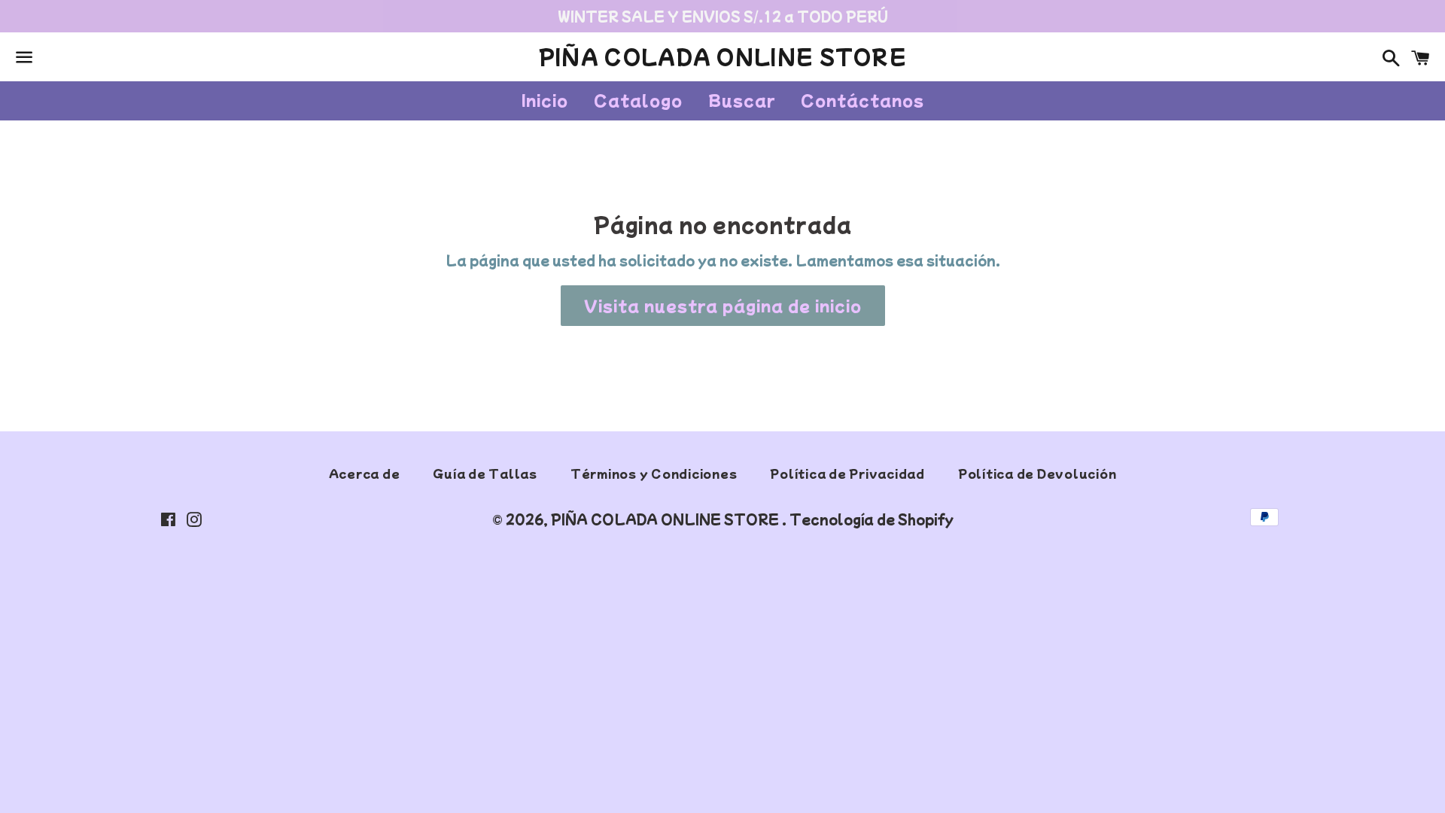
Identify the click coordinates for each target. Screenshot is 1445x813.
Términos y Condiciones (654, 473)
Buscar (741, 100)
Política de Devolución (1037, 473)
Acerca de (364, 473)
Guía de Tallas (485, 473)
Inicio (545, 100)
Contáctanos (862, 100)
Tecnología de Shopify (871, 519)
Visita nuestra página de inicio (723, 305)
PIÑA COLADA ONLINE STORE (722, 56)
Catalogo (638, 100)
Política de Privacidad (847, 473)
